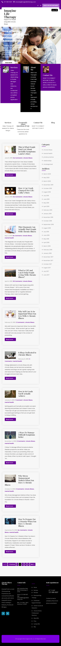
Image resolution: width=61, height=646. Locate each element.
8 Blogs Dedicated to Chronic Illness (27, 353)
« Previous (12, 564)
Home (35, 587)
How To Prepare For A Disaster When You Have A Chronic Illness (27, 522)
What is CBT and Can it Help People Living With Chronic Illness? (27, 273)
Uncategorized (48, 164)
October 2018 (47, 221)
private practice (48, 157)
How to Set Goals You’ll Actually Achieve (25, 393)
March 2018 (47, 246)
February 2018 (47, 250)
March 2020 (47, 181)
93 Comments (17, 281)
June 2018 (46, 235)
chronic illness (27, 158)
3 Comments (20, 489)
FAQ (35, 627)
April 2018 (46, 242)
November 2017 (48, 260)
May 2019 (46, 203)
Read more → (10, 175)
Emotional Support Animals (36, 602)
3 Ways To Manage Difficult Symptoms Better (26, 434)
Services (36, 590)
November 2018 (48, 217)
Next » (33, 564)
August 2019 (47, 192)
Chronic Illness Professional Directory (37, 613)
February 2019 (47, 210)
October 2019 (47, 188)
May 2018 (46, 239)
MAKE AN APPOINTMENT (50, 5)
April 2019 (46, 206)
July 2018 (46, 232)
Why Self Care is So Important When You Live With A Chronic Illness (27, 314)
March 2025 (47, 174)
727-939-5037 (8, 2)
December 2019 (48, 185)
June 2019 (46, 199)
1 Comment (18, 400)
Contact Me (37, 624)
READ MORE (8, 63)
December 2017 (48, 257)
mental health (9, 238)
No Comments (17, 158)
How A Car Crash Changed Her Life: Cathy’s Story (26, 190)
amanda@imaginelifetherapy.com (25, 2)
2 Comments (20, 322)
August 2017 (47, 268)
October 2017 (47, 264)
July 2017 (46, 271)
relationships (47, 161)
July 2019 (46, 196)
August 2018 (47, 228)
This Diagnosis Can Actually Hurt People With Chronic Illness (27, 229)
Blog (35, 621)
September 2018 (48, 224)
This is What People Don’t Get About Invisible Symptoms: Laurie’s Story (27, 150)
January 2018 (47, 253)
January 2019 (47, 214)
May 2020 (46, 178)
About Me (36, 618)
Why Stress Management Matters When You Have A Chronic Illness (19, 480)
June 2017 (46, 275)
